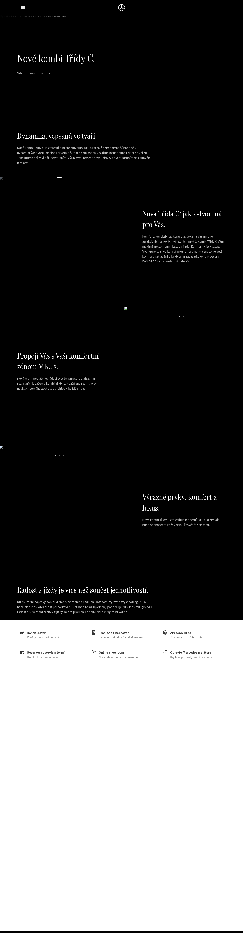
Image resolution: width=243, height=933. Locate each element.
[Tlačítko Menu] (22, 7)
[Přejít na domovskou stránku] (121, 7)
